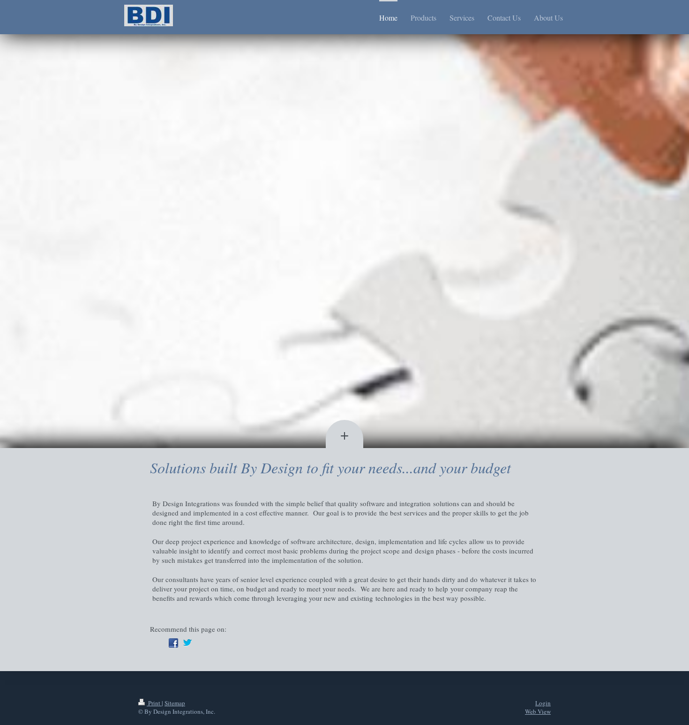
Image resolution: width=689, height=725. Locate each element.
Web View (538, 711)
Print (154, 703)
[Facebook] (173, 643)
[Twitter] (187, 643)
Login (543, 703)
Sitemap (175, 703)
